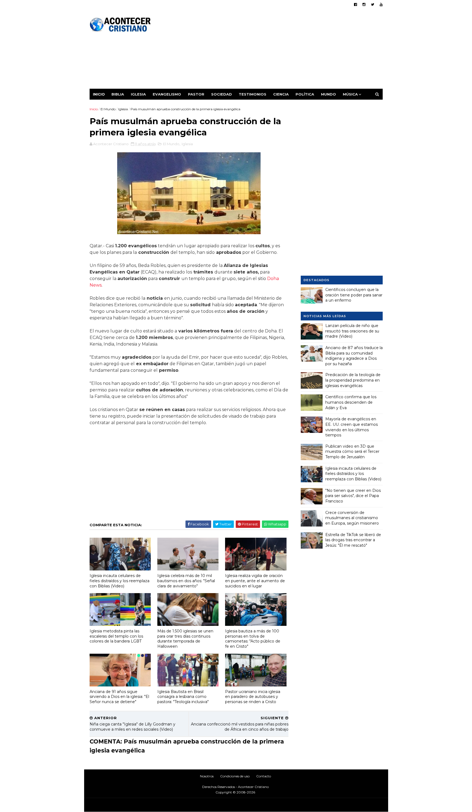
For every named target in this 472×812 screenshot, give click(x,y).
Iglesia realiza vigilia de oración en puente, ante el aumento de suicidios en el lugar (255, 580)
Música (350, 94)
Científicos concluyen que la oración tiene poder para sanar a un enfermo (353, 295)
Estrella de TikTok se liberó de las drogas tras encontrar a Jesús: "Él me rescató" (353, 540)
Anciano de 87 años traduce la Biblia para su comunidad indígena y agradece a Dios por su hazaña (354, 355)
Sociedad (221, 94)
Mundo (328, 94)
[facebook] (355, 4)
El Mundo (108, 109)
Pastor (196, 94)
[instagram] (363, 4)
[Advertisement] (283, 50)
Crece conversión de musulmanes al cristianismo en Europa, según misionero (352, 518)
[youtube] (381, 4)
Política (305, 94)
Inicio (99, 94)
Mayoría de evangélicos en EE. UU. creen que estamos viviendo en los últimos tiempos (351, 427)
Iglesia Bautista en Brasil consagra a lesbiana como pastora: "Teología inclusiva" (183, 696)
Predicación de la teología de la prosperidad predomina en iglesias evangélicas (352, 380)
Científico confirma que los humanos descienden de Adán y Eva (350, 402)
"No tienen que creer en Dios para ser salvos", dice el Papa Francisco (353, 496)
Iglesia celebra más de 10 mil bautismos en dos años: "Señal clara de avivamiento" (186, 580)
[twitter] (372, 4)
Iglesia (138, 94)
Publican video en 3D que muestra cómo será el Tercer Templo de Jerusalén (352, 451)
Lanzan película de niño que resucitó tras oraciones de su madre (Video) (352, 331)
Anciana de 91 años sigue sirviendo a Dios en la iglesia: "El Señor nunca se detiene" (119, 696)
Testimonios (252, 94)
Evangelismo (167, 94)
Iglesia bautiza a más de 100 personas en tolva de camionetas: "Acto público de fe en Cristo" (252, 639)
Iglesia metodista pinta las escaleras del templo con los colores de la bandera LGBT (116, 636)
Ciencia (281, 94)
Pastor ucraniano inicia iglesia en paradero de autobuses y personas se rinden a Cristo (252, 696)
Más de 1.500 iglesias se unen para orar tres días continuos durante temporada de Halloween (185, 639)
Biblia (117, 94)
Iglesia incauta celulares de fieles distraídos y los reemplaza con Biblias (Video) (119, 580)
